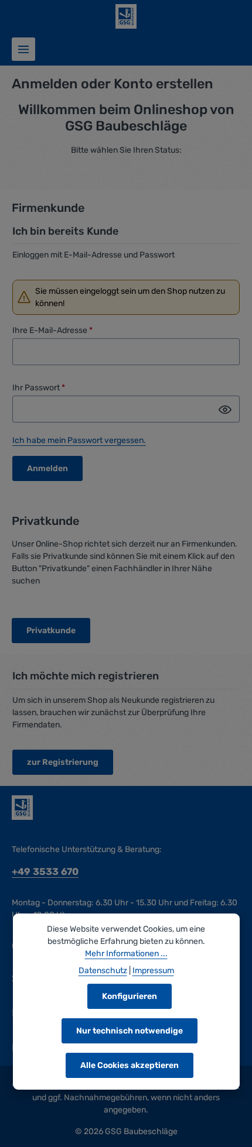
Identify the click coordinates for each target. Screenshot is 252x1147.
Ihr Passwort (38, 388)
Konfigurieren (129, 996)
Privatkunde (51, 631)
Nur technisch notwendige (129, 1031)
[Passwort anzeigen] (225, 409)
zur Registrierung (62, 762)
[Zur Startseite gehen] (126, 16)
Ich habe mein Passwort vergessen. (79, 440)
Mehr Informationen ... (126, 954)
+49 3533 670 (45, 871)
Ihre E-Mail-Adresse (52, 330)
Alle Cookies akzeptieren (129, 1065)
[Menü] (23, 49)
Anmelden (47, 468)
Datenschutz (103, 971)
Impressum (153, 971)
